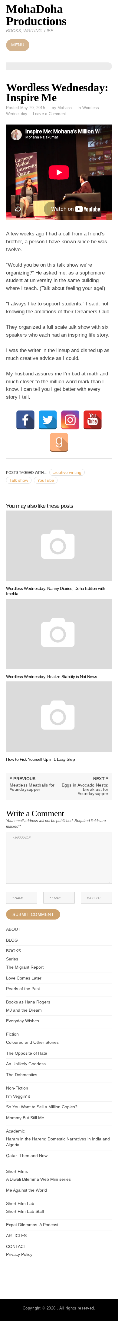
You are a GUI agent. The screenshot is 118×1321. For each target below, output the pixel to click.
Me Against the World (26, 1190)
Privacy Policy (19, 1254)
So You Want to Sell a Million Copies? (41, 1106)
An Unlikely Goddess (26, 1063)
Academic (15, 1131)
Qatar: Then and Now (27, 1155)
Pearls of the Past (23, 988)
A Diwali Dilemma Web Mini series (38, 1179)
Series (12, 959)
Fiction (12, 1034)
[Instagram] (70, 420)
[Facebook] (25, 420)
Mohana (64, 107)
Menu (17, 45)
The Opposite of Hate (26, 1053)
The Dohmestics (21, 1074)
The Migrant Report (25, 967)
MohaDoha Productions (36, 15)
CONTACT (16, 1246)
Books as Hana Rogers (28, 1002)
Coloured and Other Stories (32, 1042)
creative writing (67, 472)
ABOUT (13, 929)
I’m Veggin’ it (18, 1096)
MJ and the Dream (24, 1010)
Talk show (18, 480)
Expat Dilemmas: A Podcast (32, 1224)
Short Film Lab (20, 1203)
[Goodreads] (59, 442)
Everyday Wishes (22, 1020)
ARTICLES (16, 1235)
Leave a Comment (49, 113)
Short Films (17, 1171)
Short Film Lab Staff (25, 1211)
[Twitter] (47, 420)
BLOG (12, 940)
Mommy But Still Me (25, 1117)
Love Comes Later (23, 978)
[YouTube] (92, 420)
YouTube (45, 480)
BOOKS (13, 950)
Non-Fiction (17, 1088)
